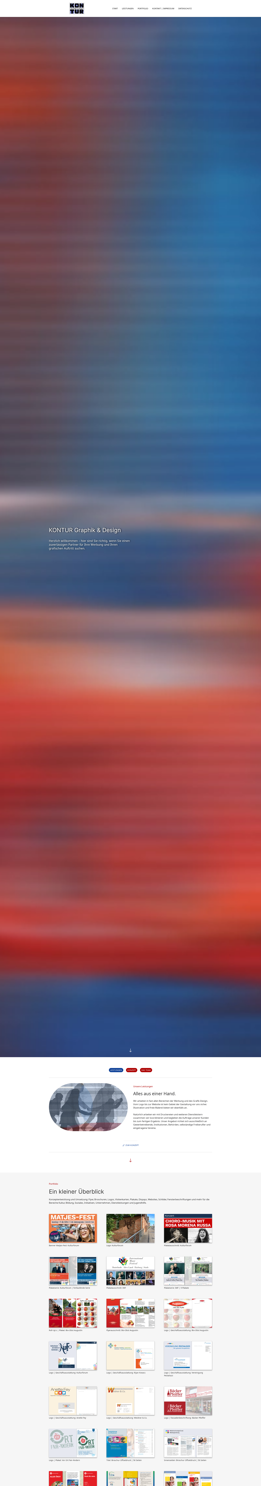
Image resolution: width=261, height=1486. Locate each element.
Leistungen (128, 8)
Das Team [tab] (146, 1070)
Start (115, 8)
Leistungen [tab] (116, 1070)
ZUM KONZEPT (132, 1145)
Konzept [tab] (131, 1070)
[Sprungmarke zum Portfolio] (130, 1160)
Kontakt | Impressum (163, 8)
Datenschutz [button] (185, 8)
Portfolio (143, 8)
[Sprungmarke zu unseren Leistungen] (130, 1050)
